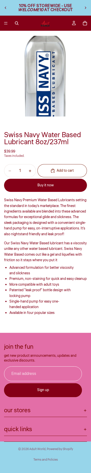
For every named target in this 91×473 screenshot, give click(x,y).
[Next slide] (85, 7)
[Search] (16, 23)
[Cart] (84, 23)
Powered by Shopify (60, 449)
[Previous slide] (5, 7)
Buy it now (45, 185)
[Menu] (6, 23)
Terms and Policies (45, 460)
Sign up (43, 390)
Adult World (37, 449)
